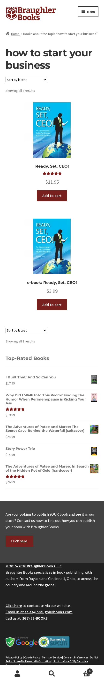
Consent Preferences (75, 657)
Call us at (27, 618)
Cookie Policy (32, 657)
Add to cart (52, 195)
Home (15, 34)
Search (52, 673)
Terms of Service (52, 657)
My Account (17, 673)
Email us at (39, 611)
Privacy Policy (14, 657)
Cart (80, 669)
